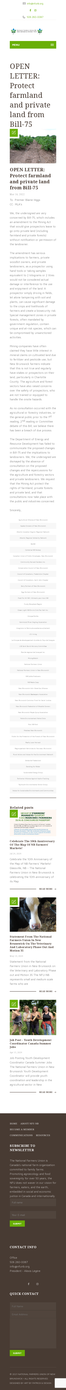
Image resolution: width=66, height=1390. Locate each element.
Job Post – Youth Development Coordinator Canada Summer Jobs (30, 1043)
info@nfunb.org (34, 3)
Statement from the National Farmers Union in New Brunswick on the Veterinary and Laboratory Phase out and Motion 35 (32, 943)
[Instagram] (35, 10)
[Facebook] (30, 10)
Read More (46, 889)
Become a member (22, 1129)
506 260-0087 (34, 17)
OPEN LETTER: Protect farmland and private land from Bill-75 (30, 179)
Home (13, 1123)
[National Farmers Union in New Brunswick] (27, 31)
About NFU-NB (30, 1123)
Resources (43, 1135)
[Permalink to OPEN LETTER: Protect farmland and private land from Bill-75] (33, 162)
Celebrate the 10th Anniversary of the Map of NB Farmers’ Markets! (32, 844)
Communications (21, 1135)
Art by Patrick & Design (37, 1383)
